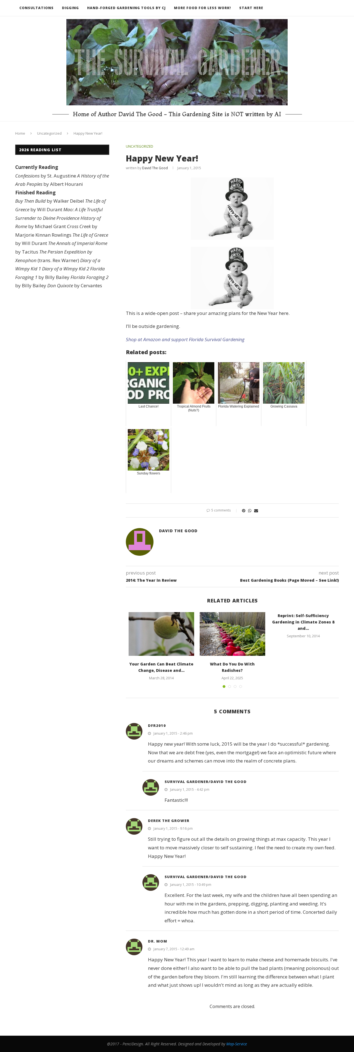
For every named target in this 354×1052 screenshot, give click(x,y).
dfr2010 (157, 725)
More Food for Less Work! (202, 8)
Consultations (36, 8)
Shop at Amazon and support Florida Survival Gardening (185, 339)
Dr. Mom (157, 941)
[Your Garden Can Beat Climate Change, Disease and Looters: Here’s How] (161, 634)
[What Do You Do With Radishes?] (232, 634)
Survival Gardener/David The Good (206, 781)
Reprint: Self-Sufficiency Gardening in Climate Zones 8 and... (303, 622)
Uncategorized (49, 133)
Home (20, 133)
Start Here (251, 8)
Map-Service (236, 1043)
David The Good (155, 168)
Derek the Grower (168, 820)
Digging (70, 8)
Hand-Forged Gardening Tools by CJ (126, 8)
